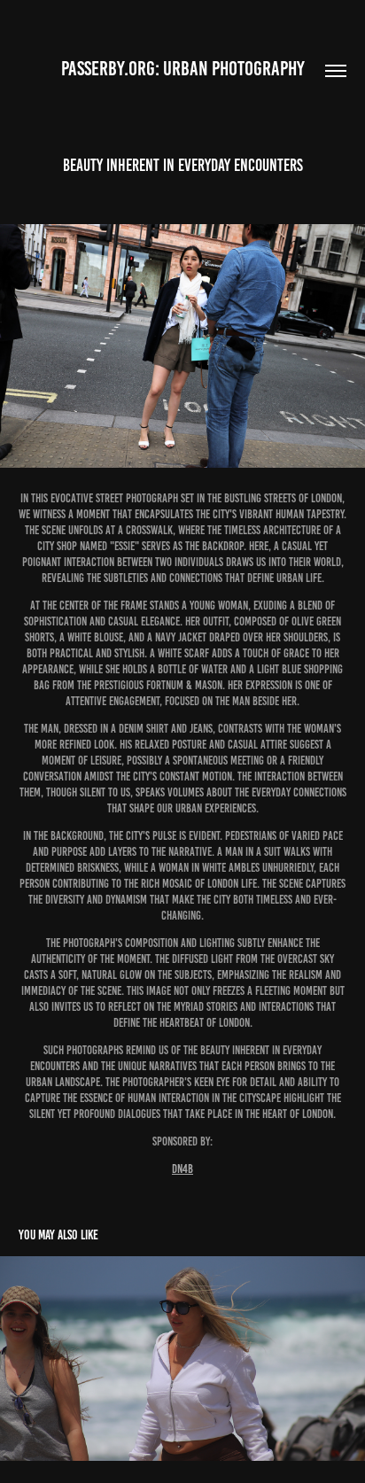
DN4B (182, 1169)
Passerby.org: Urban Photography (183, 69)
